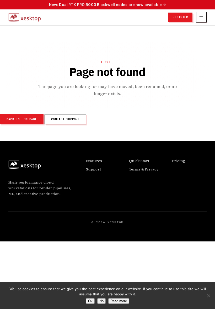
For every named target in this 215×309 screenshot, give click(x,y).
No (101, 301)
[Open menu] (201, 17)
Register (180, 17)
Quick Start (139, 160)
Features (94, 160)
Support (93, 169)
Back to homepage (22, 119)
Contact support (65, 119)
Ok (90, 301)
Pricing (178, 160)
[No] (208, 295)
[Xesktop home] (24, 17)
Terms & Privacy (143, 169)
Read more (118, 301)
